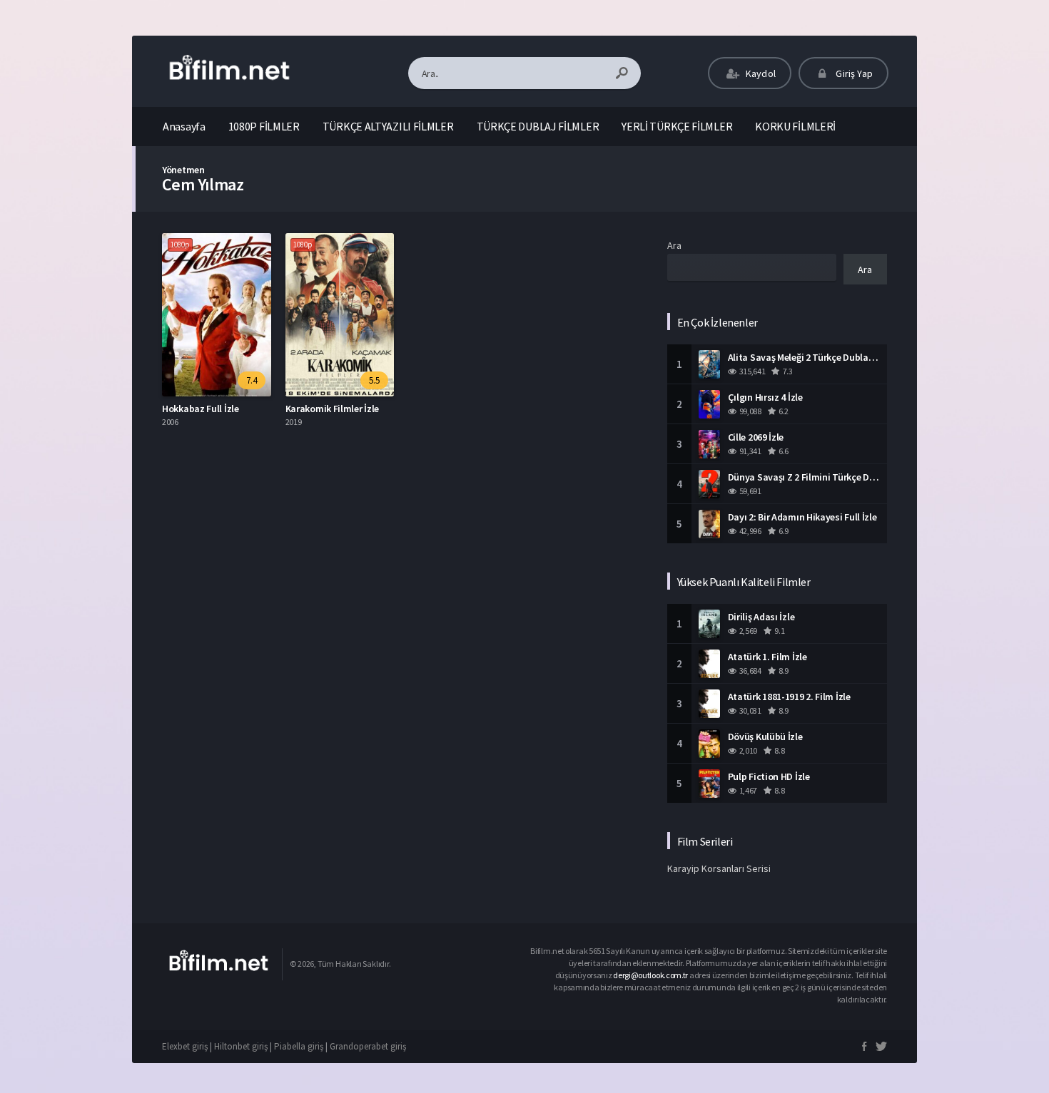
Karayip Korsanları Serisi (719, 868)
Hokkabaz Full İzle (200, 408)
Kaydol (760, 73)
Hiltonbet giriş (241, 1046)
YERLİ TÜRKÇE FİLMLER (677, 126)
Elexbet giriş (185, 1046)
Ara (674, 245)
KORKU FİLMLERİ (795, 126)
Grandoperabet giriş (368, 1046)
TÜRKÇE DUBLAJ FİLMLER (538, 126)
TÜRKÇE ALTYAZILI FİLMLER (388, 126)
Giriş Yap (853, 73)
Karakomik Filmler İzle (332, 408)
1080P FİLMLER (264, 126)
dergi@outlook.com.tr (651, 975)
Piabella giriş (298, 1046)
